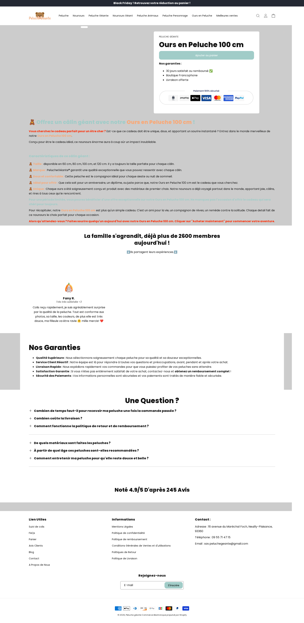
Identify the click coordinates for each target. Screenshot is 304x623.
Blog (31, 552)
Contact (34, 558)
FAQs (32, 533)
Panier (32, 539)
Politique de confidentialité (128, 533)
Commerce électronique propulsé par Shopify (164, 615)
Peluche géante (133, 615)
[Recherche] (258, 16)
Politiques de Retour (124, 552)
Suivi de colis (36, 526)
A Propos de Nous (39, 565)
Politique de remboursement (129, 539)
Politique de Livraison (124, 558)
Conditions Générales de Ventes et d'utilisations (141, 545)
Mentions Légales (122, 526)
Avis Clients (36, 545)
